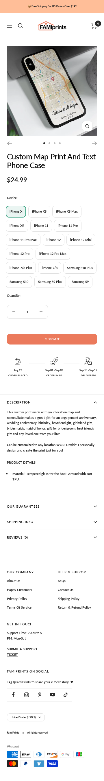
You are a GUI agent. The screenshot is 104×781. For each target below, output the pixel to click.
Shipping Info (20, 522)
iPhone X (16, 211)
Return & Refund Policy (74, 607)
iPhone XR (17, 225)
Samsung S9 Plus (50, 281)
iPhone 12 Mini (81, 240)
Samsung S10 (19, 281)
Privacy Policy (17, 599)
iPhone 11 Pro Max (23, 240)
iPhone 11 (41, 225)
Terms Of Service (19, 607)
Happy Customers (19, 590)
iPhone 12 (54, 240)
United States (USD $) (23, 717)
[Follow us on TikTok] (65, 694)
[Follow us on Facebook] (13, 694)
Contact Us (65, 590)
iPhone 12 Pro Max (52, 253)
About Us (13, 581)
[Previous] (9, 143)
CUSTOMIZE (52, 339)
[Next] (94, 143)
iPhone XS (39, 211)
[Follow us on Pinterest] (39, 694)
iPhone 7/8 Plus (21, 268)
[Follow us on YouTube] (52, 694)
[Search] (20, 25)
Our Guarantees (23, 506)
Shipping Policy (68, 599)
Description (19, 402)
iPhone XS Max (67, 211)
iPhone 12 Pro (19, 253)
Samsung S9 (80, 281)
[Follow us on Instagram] (26, 694)
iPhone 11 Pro (68, 225)
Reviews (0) (17, 537)
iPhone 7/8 (49, 268)
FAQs (62, 581)
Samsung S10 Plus (80, 268)
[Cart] (94, 26)
